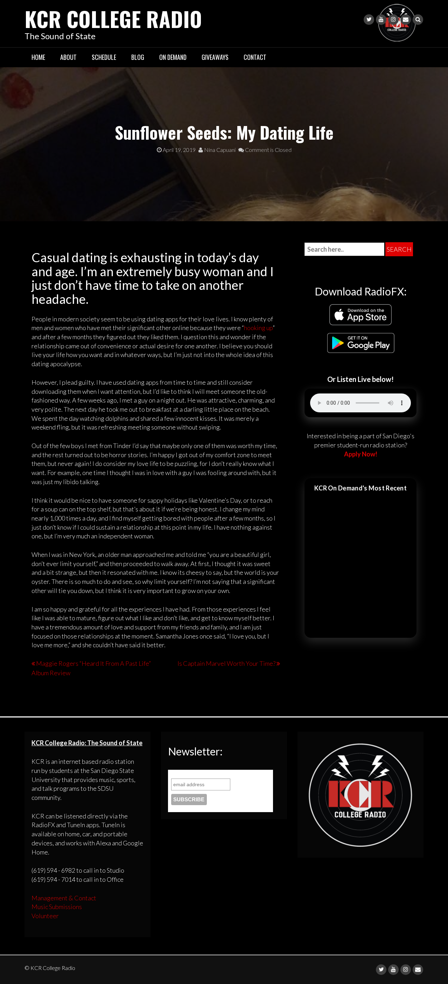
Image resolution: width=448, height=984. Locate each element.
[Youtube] (381, 19)
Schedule (104, 57)
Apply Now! (360, 454)
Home (38, 57)
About (68, 57)
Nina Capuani (219, 149)
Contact (255, 57)
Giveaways (215, 57)
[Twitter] (369, 19)
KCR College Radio (113, 18)
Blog (137, 57)
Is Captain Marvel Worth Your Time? (226, 663)
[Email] (405, 19)
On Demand (173, 57)
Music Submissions (56, 906)
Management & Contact (63, 898)
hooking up (258, 328)
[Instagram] (393, 19)
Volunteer (45, 916)
